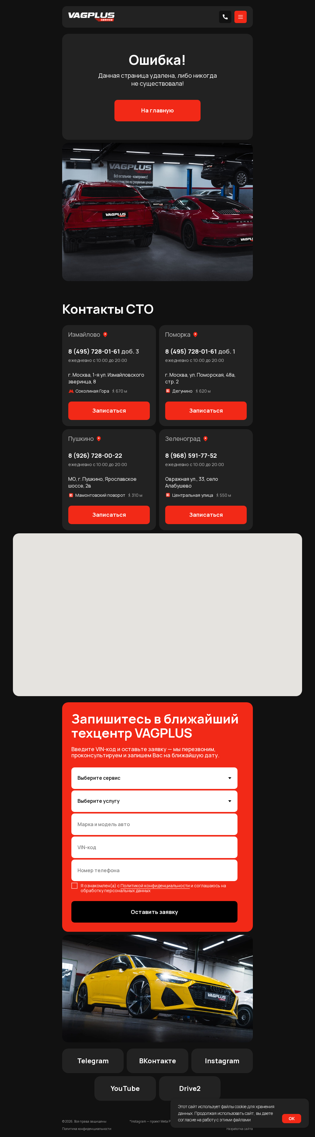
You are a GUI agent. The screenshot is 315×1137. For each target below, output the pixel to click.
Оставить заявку (154, 911)
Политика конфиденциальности (86, 1129)
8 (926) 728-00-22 (95, 455)
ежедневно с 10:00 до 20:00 (97, 360)
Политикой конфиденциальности (155, 885)
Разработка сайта (239, 1129)
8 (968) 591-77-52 (191, 455)
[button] (109, 411)
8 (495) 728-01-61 (103, 351)
